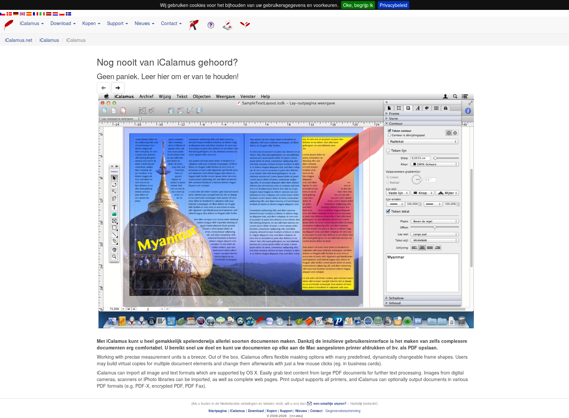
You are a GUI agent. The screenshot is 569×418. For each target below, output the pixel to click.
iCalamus (49, 40)
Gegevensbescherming (343, 410)
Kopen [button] (89, 23)
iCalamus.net (18, 40)
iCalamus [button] (30, 23)
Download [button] (61, 23)
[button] (117, 87)
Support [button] (116, 23)
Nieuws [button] (143, 23)
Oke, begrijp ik (358, 5)
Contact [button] (169, 23)
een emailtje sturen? (329, 403)
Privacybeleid (393, 5)
